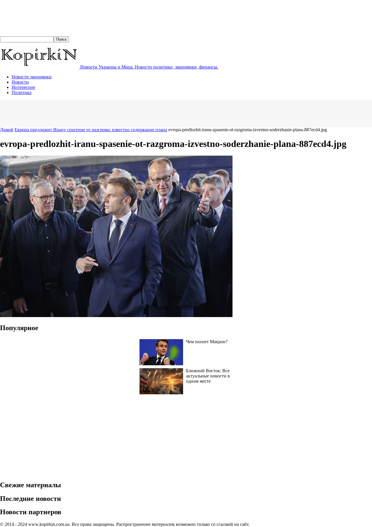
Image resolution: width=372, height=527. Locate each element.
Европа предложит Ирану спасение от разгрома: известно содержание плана (91, 129)
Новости (20, 82)
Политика (21, 92)
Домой (6, 129)
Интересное (23, 87)
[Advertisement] (106, 113)
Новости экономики (32, 76)
